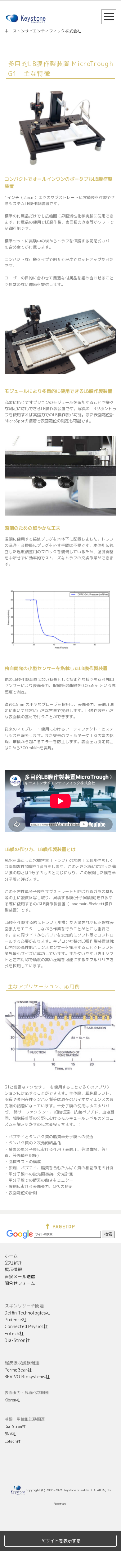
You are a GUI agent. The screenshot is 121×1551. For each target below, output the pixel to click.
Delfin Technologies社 (27, 1313)
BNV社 (10, 1434)
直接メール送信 (20, 1276)
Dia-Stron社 (17, 1340)
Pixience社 (15, 1320)
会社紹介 (13, 1262)
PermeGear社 (18, 1370)
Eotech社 (14, 1333)
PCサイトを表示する (61, 1541)
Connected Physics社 (26, 1326)
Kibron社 (12, 1400)
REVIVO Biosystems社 (27, 1377)
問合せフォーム (20, 1283)
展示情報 (13, 1269)
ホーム (11, 1256)
